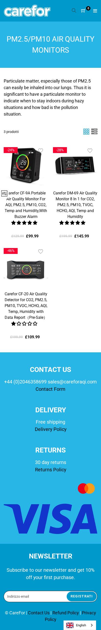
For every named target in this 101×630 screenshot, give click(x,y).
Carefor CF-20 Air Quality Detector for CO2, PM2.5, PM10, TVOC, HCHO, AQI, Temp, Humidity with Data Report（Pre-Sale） (26, 306)
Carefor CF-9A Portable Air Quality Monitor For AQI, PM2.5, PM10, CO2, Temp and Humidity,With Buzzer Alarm (26, 205)
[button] (24, 222)
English (81, 625)
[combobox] (79, 625)
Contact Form (50, 389)
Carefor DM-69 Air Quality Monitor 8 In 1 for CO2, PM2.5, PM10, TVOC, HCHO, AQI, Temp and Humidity (75, 205)
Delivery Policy (50, 429)
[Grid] (86, 131)
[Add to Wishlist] (40, 151)
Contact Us (39, 612)
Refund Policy (65, 612)
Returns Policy (50, 470)
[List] (94, 131)
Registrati (82, 596)
